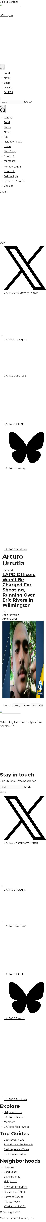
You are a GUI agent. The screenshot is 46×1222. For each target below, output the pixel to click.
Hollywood (10, 1181)
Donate (8, 87)
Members (9, 160)
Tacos (7, 127)
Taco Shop (10, 151)
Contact (8, 185)
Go (41, 706)
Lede (32, 1218)
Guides (8, 117)
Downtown (10, 1167)
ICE (6, 136)
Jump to (7, 705)
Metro (7, 146)
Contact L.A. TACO (14, 1192)
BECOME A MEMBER (15, 1187)
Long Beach (10, 1171)
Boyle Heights (12, 1176)
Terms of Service (13, 1196)
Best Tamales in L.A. (15, 1154)
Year (28, 705)
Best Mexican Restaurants (18, 1144)
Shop (7, 82)
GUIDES (8, 92)
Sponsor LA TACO (14, 181)
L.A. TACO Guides (14, 1117)
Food (7, 73)
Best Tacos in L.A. (14, 1139)
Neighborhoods (13, 141)
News (7, 77)
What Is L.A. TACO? (15, 1206)
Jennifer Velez (10, 614)
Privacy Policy (12, 1201)
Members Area (12, 166)
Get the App (11, 176)
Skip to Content (9, 1)
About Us (9, 156)
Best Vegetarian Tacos (16, 1149)
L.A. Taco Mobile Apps (16, 1126)
